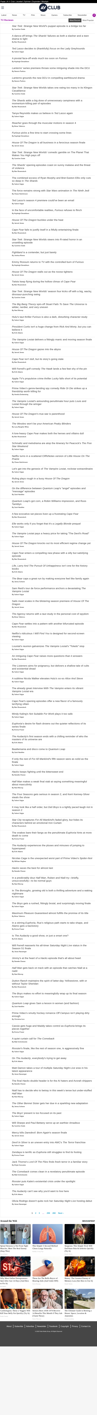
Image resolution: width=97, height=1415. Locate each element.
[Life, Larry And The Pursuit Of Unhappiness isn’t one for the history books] (6, 569)
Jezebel (19, 1)
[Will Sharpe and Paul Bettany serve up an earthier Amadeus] (6, 1124)
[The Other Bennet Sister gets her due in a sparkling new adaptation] (6, 1105)
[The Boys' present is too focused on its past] (6, 1115)
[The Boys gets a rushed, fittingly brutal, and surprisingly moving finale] (6, 905)
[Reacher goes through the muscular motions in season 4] (6, 125)
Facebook (53, 1326)
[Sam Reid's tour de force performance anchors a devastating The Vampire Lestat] (6, 592)
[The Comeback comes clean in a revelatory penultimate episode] (6, 1173)
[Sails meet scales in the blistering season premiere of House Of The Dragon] (6, 605)
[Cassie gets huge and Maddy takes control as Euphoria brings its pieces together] (6, 1029)
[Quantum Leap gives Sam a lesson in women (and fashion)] (6, 1005)
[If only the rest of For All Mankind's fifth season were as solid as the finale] (6, 762)
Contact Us (85, 1326)
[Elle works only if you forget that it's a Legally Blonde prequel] (6, 525)
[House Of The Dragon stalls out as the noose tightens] (6, 273)
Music (43, 15)
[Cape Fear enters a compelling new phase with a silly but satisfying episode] (6, 556)
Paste (2, 1)
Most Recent (75, 20)
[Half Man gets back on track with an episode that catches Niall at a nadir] (6, 971)
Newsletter (82, 15)
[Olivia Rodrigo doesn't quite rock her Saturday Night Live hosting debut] (6, 1203)
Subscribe (67, 15)
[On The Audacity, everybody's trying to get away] (6, 1060)
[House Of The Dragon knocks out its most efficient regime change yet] (6, 545)
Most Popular (88, 20)
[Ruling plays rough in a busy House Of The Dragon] (6, 480)
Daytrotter (36, 1)
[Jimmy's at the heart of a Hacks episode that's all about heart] (6, 960)
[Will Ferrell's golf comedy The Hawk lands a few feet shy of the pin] (6, 370)
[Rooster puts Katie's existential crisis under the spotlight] (6, 1183)
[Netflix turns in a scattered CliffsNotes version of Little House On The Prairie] (6, 460)
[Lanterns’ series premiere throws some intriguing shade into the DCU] (6, 70)
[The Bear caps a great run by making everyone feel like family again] (6, 580)
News (14, 15)
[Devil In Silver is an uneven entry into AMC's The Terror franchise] (6, 1144)
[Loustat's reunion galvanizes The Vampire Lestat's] (6, 648)
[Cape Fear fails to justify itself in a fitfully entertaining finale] (6, 231)
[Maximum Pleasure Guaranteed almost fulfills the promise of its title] (6, 915)
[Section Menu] (2, 7)
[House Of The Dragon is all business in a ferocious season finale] (6, 144)
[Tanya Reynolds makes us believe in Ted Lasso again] (6, 115)
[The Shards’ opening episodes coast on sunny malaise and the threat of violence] (6, 169)
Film (33, 15)
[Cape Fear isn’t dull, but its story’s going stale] (6, 361)
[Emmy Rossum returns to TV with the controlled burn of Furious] (6, 264)
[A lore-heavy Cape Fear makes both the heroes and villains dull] (6, 435)
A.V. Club (11, 1)
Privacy (75, 1326)
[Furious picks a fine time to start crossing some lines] (6, 134)
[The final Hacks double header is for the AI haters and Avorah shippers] (6, 1082)
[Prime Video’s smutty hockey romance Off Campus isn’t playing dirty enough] (6, 1017)
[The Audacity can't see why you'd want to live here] (6, 1193)
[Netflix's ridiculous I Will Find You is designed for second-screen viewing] (6, 637)
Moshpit (45, 1)
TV (24, 15)
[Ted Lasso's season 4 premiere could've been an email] (6, 202)
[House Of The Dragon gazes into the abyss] (6, 351)
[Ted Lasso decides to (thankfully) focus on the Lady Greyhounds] (6, 50)
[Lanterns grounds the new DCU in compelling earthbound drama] (6, 79)
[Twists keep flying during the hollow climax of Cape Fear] (6, 283)
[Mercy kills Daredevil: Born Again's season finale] (6, 1134)
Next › (61, 1213)
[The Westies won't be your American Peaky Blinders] (6, 425)
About (9, 1326)
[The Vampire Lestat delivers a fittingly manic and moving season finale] (6, 341)
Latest (3, 15)
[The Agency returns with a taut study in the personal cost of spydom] (6, 615)
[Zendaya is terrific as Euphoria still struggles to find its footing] (6, 1154)
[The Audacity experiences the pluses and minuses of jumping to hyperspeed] (6, 849)
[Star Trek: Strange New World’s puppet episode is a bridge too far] (6, 28)
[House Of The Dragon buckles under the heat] (6, 222)
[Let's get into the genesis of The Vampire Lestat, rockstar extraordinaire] (6, 470)
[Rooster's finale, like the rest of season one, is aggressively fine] (6, 1050)
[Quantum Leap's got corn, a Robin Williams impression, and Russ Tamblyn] (6, 505)
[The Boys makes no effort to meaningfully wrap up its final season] (6, 995)
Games (54, 15)
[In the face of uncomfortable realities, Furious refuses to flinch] (6, 212)
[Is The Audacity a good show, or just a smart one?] (6, 937)
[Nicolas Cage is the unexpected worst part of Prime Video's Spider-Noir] (6, 860)
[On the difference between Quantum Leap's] (6, 492)
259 (48, 1213)
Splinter (27, 1)
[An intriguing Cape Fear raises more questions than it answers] (6, 658)
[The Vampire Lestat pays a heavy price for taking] (6, 535)
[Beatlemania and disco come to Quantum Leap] (6, 751)
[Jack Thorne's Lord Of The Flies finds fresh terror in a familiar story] (6, 1163)
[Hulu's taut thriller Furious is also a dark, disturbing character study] (6, 318)
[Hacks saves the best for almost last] (6, 870)
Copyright (65, 1326)
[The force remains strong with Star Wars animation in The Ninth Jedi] (6, 192)
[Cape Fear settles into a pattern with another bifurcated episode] (6, 625)
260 (54, 1213)
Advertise (30, 1326)
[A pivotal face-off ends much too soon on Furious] (6, 60)
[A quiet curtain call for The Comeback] (6, 1040)
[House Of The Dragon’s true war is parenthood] (6, 415)
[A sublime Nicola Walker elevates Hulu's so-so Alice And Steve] (6, 680)
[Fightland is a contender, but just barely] (6, 254)
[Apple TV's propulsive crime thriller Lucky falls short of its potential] (6, 380)
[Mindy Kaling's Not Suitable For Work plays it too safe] (6, 715)
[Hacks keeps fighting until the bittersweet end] (6, 773)
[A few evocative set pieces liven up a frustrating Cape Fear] (6, 515)
